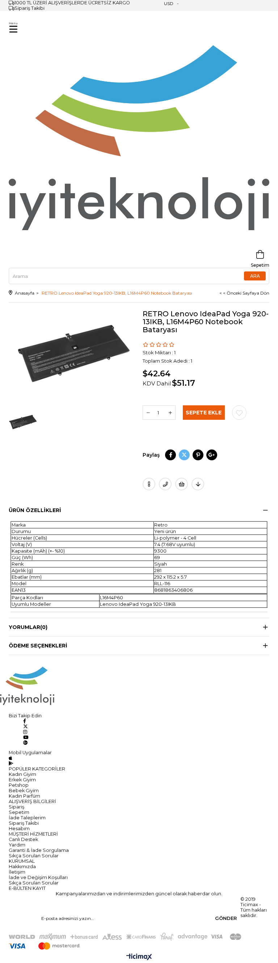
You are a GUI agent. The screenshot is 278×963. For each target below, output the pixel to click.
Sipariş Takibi (29, 8)
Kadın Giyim (22, 774)
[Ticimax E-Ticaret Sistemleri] (139, 957)
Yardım (17, 845)
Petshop (19, 785)
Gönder (226, 918)
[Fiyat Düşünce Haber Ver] (197, 484)
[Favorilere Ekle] (239, 412)
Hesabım (19, 828)
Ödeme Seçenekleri (38, 645)
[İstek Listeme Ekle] (181, 484)
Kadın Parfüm (24, 796)
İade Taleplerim (27, 817)
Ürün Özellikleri (35, 510)
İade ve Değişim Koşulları (38, 877)
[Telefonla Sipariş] (165, 484)
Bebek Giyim (24, 790)
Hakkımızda (22, 866)
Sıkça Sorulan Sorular (34, 855)
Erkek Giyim (22, 779)
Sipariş (16, 807)
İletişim (17, 872)
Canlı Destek (23, 839)
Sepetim (19, 812)
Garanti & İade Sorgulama (39, 850)
